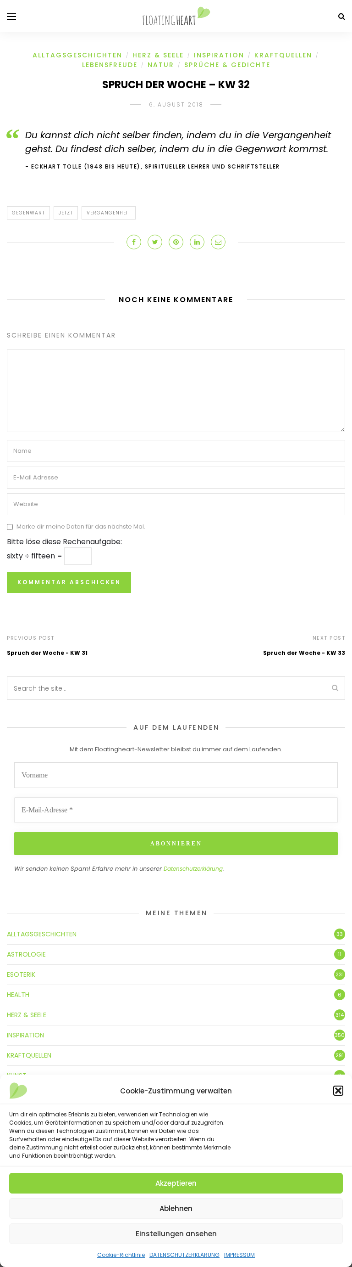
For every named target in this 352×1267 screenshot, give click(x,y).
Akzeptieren (176, 1183)
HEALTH (18, 994)
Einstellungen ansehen (176, 1234)
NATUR (161, 64)
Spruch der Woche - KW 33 (304, 653)
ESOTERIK (21, 974)
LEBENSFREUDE (110, 64)
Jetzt (66, 212)
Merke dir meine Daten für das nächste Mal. (80, 526)
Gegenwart (28, 212)
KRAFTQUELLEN (283, 55)
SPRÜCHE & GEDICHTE (227, 64)
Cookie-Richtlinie (121, 1255)
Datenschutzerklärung (193, 869)
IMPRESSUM (239, 1255)
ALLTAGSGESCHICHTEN (77, 55)
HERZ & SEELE (158, 55)
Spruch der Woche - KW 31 (47, 653)
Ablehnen (176, 1208)
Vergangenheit (109, 212)
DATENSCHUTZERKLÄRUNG (184, 1255)
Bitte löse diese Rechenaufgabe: (64, 541)
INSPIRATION (219, 55)
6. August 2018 (176, 104)
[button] (338, 1090)
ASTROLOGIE (26, 954)
